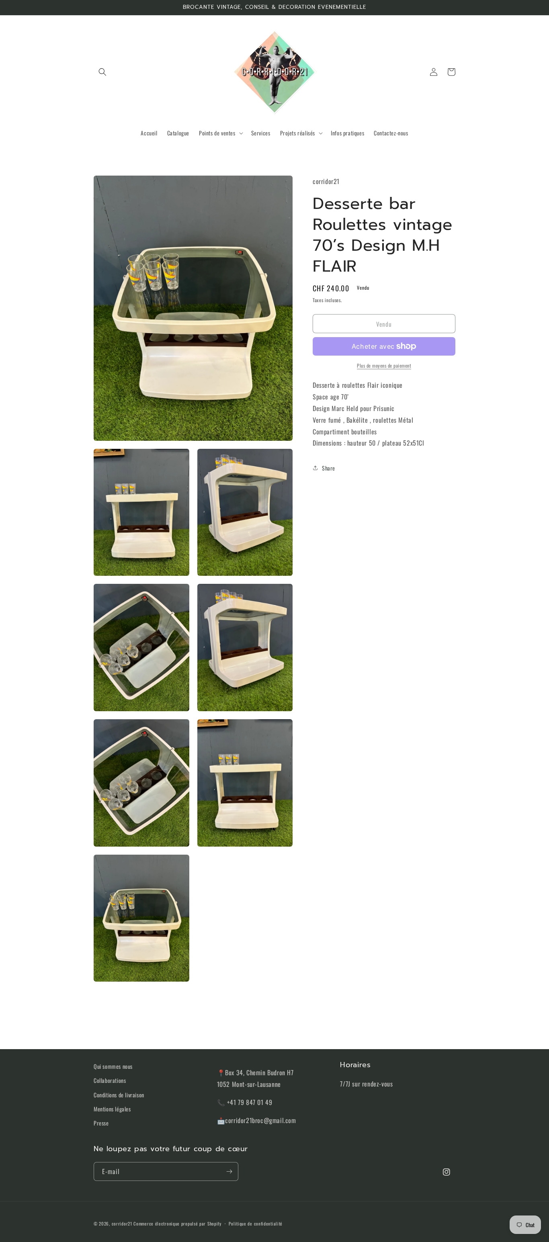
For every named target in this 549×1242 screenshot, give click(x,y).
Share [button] (328, 467)
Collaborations (110, 1080)
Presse (101, 1123)
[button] (102, 72)
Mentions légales (112, 1109)
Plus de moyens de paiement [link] (384, 365)
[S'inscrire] (229, 1171)
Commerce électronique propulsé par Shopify (177, 1223)
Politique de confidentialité (256, 1223)
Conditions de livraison (119, 1095)
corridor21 (122, 1223)
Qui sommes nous (113, 1066)
